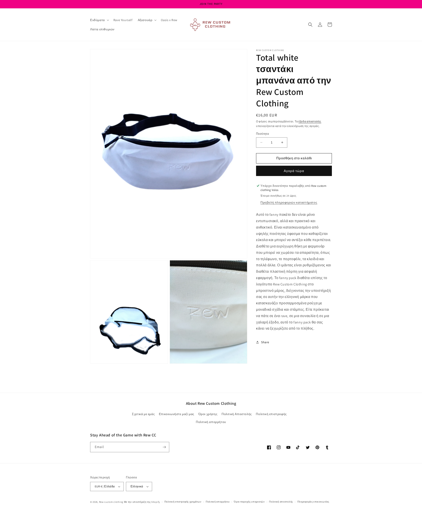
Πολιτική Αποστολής (237, 414)
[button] (99, 20)
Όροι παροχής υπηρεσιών (249, 501)
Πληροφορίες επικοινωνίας (313, 501)
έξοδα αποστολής (309, 121)
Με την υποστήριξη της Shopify (142, 501)
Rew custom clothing (111, 501)
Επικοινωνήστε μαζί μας (176, 414)
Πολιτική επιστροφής (271, 414)
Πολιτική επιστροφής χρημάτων (183, 501)
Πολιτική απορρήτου (211, 422)
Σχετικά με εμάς (143, 414)
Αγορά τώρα (294, 171)
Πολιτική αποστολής (281, 501)
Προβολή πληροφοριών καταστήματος (288, 202)
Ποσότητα (262, 134)
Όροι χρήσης (208, 414)
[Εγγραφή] (164, 447)
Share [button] (265, 342)
